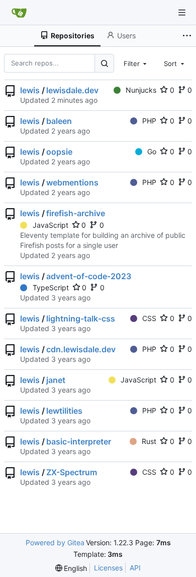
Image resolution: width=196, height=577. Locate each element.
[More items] (188, 35)
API (135, 567)
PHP (149, 120)
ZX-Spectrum (71, 472)
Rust (149, 441)
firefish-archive (75, 213)
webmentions (72, 182)
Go (151, 151)
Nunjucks (141, 90)
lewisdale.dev (72, 90)
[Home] (19, 13)
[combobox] (136, 63)
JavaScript (50, 225)
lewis (30, 90)
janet (55, 380)
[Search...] (104, 63)
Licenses (108, 567)
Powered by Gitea (55, 542)
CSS (149, 318)
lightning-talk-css (80, 318)
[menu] (71, 568)
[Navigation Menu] (182, 13)
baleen (59, 121)
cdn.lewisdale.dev (81, 349)
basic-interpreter (78, 441)
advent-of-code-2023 (88, 276)
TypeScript (51, 287)
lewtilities (64, 411)
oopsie (59, 152)
